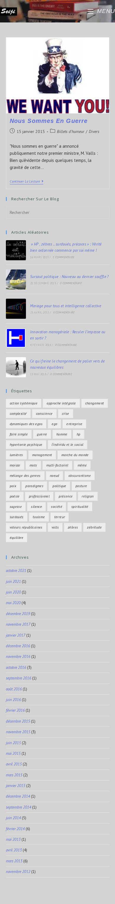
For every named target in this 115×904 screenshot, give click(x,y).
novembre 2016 (18, 656)
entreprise (74, 424)
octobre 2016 (16, 667)
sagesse (16, 506)
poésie (15, 496)
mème (82, 465)
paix (13, 486)
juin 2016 (13, 699)
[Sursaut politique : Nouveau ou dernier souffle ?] (16, 279)
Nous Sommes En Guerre (49, 121)
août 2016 (14, 689)
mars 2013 (14, 861)
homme (62, 434)
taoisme (39, 517)
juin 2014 (13, 817)
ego (54, 424)
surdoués (17, 517)
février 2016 (15, 710)
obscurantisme (79, 475)
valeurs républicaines (26, 527)
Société (56, 506)
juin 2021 (13, 581)
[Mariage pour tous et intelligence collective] (16, 309)
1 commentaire (63, 257)
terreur (59, 517)
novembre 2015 (18, 731)
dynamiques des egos (26, 424)
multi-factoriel (57, 465)
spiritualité (79, 506)
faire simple (19, 434)
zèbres (73, 527)
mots (33, 465)
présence (66, 496)
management (42, 455)
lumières (16, 455)
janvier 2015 (15, 785)
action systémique (24, 403)
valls (55, 527)
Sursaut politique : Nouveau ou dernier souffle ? (69, 276)
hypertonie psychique (26, 444)
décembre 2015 (18, 721)
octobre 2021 (16, 570)
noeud (54, 475)
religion (87, 496)
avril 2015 (14, 764)
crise (65, 413)
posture (81, 486)
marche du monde (75, 455)
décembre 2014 (18, 796)
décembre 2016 (18, 645)
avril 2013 (14, 850)
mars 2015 (14, 775)
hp (78, 434)
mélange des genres (25, 475)
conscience (44, 413)
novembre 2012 (18, 871)
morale (15, 465)
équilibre (17, 537)
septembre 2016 (18, 678)
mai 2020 (13, 602)
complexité (18, 413)
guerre (42, 434)
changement (94, 403)
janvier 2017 (15, 635)
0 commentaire (71, 283)
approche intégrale (61, 403)
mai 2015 (13, 753)
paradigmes (34, 486)
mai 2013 (13, 839)
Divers (94, 131)
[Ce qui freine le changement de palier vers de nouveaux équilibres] (16, 367)
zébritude (94, 527)
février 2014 (15, 828)
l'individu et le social (67, 444)
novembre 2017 (18, 624)
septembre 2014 (18, 807)
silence (36, 506)
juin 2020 (13, 592)
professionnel (39, 496)
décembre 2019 (18, 613)
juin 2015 (13, 742)
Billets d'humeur (70, 131)
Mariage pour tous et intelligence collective (65, 305)
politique (59, 486)
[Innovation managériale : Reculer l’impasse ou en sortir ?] (16, 338)
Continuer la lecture (26, 181)
